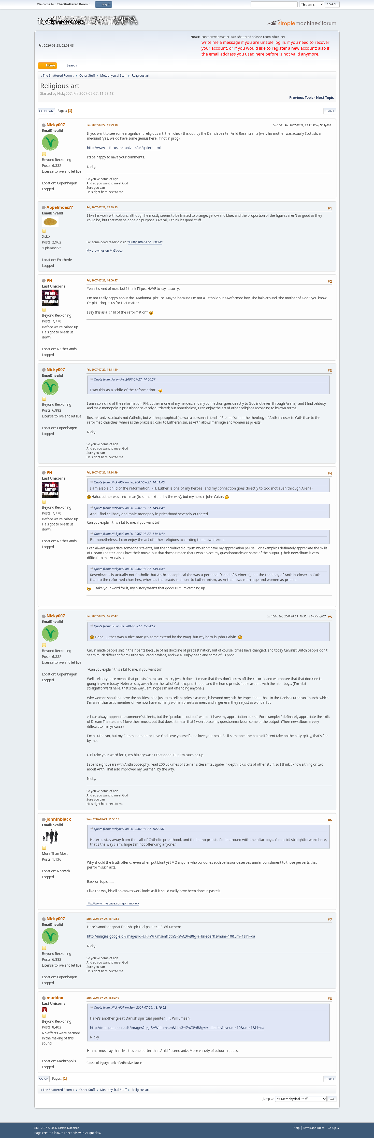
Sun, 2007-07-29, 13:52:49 (103, 997)
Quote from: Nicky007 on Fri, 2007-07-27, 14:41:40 (129, 482)
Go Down (46, 111)
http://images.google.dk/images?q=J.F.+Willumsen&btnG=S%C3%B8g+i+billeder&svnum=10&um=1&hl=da (171, 936)
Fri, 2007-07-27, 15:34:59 (102, 472)
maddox (55, 997)
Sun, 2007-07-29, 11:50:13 (103, 819)
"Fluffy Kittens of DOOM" (145, 242)
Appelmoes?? (60, 207)
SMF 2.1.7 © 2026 (45, 1127)
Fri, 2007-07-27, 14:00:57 (102, 280)
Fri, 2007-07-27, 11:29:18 (102, 125)
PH (49, 280)
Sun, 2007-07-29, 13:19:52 (103, 918)
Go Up (43, 1078)
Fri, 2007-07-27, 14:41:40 (102, 369)
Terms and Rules (313, 1128)
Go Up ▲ (334, 1128)
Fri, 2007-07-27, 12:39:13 (102, 207)
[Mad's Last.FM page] (44, 1055)
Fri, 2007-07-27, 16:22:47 (102, 616)
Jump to (268, 1098)
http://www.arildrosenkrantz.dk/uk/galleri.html (124, 147)
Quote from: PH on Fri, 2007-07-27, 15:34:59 (124, 626)
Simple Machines (68, 1127)
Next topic (325, 97)
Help (297, 1128)
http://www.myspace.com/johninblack (113, 903)
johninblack (59, 819)
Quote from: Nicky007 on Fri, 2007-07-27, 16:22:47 (129, 829)
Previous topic (301, 97)
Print (330, 111)
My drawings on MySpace (105, 250)
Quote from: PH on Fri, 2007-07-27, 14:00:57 (124, 379)
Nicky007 (56, 125)
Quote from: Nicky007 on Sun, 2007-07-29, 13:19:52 (130, 1007)
